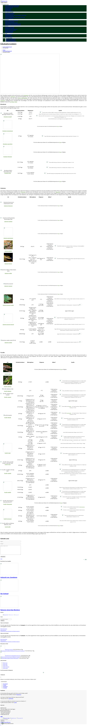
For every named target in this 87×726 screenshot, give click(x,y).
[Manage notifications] (3, 723)
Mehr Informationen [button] (3, 628)
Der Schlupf (4, 593)
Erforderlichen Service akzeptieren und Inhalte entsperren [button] (10, 631)
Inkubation (26, 95)
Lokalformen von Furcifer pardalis (15, 17)
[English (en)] (11, 614)
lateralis (70, 406)
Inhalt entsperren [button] (3, 630)
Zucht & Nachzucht (10, 30)
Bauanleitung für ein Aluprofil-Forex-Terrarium (12, 655)
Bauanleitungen (9, 28)
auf (11, 102)
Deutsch (13, 38)
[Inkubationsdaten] (0, 559)
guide (15, 702)
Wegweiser (18, 694)
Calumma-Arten (9, 14)
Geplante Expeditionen (11, 22)
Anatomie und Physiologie (12, 5)
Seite (16, 102)
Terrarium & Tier (9, 27)
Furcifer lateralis (69, 413)
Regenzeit (58, 192)
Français (13, 41)
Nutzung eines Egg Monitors (10, 610)
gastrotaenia (10, 238)
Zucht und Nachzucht (7, 46)
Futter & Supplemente (11, 29)
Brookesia (5, 144)
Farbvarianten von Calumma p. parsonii (15, 15)
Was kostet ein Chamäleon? (20, 650)
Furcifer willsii (5, 664)
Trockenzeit (22, 192)
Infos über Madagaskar (11, 20)
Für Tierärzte (9, 11)
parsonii (8, 305)
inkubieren (12, 96)
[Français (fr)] (16, 614)
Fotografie (8, 8)
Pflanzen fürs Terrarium (9, 649)
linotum (10, 263)
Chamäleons (6, 4)
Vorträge (8, 35)
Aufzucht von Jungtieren (8, 577)
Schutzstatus (9, 7)
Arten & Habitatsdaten (8, 12)
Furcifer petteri (5, 668)
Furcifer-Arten (9, 16)
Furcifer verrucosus (6, 666)
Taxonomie (8, 9)
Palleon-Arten (9, 18)
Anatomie (18, 656)
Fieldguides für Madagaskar (13, 23)
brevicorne (10, 206)
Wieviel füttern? (16, 658)
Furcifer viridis (5, 665)
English (12, 40)
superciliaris (9, 144)
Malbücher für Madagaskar (13, 25)
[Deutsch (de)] (5, 614)
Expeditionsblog (9, 21)
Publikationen (9, 36)
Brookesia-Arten (9, 13)
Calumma (6, 206)
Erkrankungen (9, 31)
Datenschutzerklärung (5, 722)
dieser (13, 102)
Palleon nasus (5, 662)
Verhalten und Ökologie (12, 6)
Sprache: (5, 37)
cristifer (12, 305)
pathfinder (11, 698)
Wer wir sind (8, 34)
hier (58, 126)
